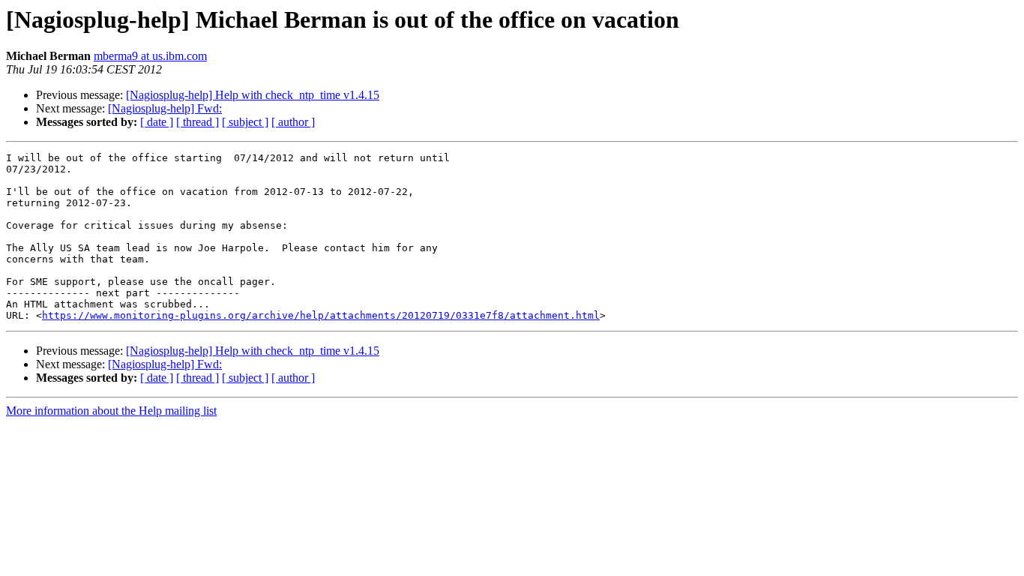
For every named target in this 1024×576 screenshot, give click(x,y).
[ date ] (156, 122)
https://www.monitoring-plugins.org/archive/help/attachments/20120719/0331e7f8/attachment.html (321, 315)
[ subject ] (245, 122)
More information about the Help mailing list (111, 410)
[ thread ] (197, 122)
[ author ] (293, 122)
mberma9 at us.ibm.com (150, 56)
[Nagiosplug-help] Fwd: (165, 108)
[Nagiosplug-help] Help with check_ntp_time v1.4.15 (252, 94)
